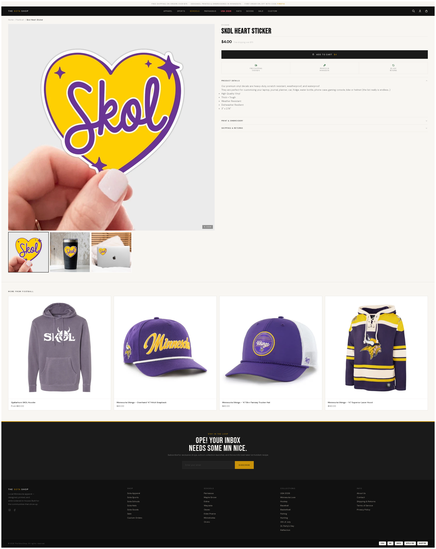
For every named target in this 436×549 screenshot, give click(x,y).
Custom (272, 11)
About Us (361, 493)
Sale (260, 11)
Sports (181, 11)
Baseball (284, 505)
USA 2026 (226, 11)
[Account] (420, 11)
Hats (239, 11)
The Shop (18, 11)
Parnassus (210, 11)
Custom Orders (134, 517)
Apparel (168, 11)
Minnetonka (209, 517)
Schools (195, 11)
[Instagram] (9, 510)
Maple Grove (210, 497)
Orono (207, 522)
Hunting (284, 517)
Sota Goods (133, 509)
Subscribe (244, 465)
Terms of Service (365, 505)
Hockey (283, 501)
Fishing (283, 513)
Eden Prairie (210, 513)
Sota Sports (133, 497)
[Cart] (426, 11)
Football (20, 20)
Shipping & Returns (232, 128)
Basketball (285, 509)
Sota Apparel (133, 493)
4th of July (285, 522)
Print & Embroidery (232, 121)
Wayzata (208, 505)
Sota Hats (132, 505)
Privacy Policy (363, 509)
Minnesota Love (287, 497)
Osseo (207, 509)
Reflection (285, 530)
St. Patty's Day (287, 526)
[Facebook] (14, 510)
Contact (361, 497)
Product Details (230, 81)
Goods (250, 11)
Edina (206, 501)
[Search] (413, 11)
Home (11, 20)
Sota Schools (133, 501)
